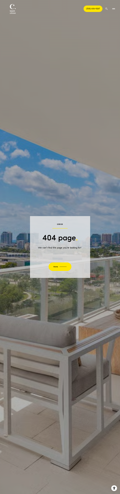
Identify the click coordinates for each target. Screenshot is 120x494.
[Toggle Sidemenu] (113, 9)
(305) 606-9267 (93, 8)
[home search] (106, 9)
